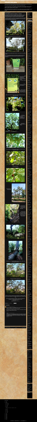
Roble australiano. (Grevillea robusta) (29, 302)
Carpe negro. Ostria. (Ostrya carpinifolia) (29, 111)
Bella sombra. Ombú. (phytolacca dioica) (30, 105)
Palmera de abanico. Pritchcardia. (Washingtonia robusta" (29, 254)
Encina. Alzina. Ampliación (29, 388)
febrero (6, 411)
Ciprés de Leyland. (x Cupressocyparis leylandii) (30, 140)
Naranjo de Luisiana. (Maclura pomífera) (29, 239)
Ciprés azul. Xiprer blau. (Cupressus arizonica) (29, 134)
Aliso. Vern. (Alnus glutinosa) (29, 60)
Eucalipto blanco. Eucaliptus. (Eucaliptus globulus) (30, 168)
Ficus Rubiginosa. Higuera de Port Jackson (29, 176)
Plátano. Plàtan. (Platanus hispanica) (29, 292)
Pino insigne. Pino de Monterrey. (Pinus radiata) (30, 281)
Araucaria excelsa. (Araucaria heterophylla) (29, 69)
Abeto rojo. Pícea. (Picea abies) (29, 27)
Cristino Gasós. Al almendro (29, 359)
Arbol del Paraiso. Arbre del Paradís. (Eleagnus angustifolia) (30, 84)
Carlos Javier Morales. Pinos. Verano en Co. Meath (30, 357)
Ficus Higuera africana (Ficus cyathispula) (30, 174)
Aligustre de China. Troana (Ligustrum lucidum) (29, 57)
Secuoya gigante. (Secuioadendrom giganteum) (29, 323)
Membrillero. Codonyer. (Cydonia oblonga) (29, 226)
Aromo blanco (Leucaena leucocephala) (29, 96)
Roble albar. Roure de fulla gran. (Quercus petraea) (30, 301)
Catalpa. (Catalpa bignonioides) (29, 118)
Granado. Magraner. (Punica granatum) (29, 194)
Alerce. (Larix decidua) (30, 52)
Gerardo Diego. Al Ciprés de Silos (29, 365)
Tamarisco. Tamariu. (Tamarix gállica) (29, 333)
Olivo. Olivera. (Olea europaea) (29, 245)
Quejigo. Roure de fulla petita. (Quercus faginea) (30, 297)
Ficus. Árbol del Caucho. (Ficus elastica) (29, 178)
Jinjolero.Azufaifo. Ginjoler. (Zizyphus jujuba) (29, 202)
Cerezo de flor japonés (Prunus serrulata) (30, 127)
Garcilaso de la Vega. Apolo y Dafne (30, 363)
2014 (5, 415)
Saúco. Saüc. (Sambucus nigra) (29, 321)
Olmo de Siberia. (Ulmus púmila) (29, 247)
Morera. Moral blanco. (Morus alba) (30, 234)
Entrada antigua (24, 327)
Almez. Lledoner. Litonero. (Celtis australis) (29, 63)
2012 (5, 417)
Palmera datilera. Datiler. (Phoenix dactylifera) (29, 252)
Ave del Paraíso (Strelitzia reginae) (29, 97)
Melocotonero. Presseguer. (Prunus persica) (29, 224)
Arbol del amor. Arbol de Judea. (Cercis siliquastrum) (29, 82)
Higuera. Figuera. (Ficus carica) (29, 198)
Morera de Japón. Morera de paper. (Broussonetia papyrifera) (29, 231)
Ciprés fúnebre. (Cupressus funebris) (30, 145)
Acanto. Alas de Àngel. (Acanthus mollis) (30, 36)
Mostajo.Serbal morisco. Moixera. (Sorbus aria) (29, 236)
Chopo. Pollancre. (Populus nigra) (29, 129)
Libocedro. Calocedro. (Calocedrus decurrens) (30, 214)
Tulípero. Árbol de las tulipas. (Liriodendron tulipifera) (30, 341)
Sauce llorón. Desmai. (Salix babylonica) (30, 320)
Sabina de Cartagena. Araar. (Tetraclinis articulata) (30, 312)
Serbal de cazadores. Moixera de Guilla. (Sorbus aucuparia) (30, 327)
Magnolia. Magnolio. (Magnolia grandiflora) (30, 221)
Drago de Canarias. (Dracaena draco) (29, 155)
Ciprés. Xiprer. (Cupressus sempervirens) (29, 147)
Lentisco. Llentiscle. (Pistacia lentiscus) (29, 212)
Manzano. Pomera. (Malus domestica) (29, 222)
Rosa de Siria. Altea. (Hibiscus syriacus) (29, 310)
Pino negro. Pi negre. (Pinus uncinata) (30, 284)
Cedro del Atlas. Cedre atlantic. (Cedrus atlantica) (30, 120)
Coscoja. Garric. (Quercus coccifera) (29, 153)
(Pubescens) (17, 300)
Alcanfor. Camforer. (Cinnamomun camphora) (29, 49)
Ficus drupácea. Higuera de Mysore (29, 171)
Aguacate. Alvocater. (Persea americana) (29, 40)
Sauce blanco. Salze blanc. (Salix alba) (29, 317)
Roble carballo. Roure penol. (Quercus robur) (30, 304)
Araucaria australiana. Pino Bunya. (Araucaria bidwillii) (30, 65)
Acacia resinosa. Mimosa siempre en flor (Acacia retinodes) (30, 34)
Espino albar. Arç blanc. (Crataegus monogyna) (29, 163)
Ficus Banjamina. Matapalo (29, 170)
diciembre (7, 403)
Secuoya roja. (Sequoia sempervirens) (29, 325)
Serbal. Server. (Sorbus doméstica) (29, 328)
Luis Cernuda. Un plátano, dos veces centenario (29, 373)
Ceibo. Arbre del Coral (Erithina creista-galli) (30, 125)
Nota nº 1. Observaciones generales (29, 14)
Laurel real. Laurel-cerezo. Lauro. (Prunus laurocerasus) (30, 209)
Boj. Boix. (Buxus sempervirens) (29, 106)
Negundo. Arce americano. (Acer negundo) (29, 241)
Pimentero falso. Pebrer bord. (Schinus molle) (30, 274)
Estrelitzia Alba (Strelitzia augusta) (29, 166)
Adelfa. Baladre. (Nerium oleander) (29, 39)
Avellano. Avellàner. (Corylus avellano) (29, 99)
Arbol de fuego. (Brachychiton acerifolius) (29, 77)
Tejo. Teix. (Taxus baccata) (29, 335)
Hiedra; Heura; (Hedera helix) (29, 197)
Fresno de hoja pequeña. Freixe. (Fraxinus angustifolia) (30, 189)
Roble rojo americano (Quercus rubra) (30, 308)
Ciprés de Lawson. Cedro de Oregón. (29, 135)
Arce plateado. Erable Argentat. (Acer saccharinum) (30, 93)
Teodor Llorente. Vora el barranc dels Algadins (30, 381)
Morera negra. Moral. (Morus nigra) (30, 233)
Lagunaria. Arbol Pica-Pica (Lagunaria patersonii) (30, 204)
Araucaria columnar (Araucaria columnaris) (30, 67)
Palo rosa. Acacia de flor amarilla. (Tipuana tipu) (30, 266)
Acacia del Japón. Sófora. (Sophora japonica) (29, 32)
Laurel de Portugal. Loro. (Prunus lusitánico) (29, 208)
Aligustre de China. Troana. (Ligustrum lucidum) (29, 59)
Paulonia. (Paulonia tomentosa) (29, 269)
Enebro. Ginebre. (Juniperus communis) (30, 160)
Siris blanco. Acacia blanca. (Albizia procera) (29, 330)
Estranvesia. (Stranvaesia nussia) (29, 165)
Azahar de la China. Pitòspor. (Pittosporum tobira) (30, 101)
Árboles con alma (11, 2)
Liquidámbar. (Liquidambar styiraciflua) (29, 218)
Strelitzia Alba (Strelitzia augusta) (29, 332)
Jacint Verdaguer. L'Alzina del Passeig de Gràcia (30, 367)
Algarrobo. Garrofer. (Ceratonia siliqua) (29, 53)
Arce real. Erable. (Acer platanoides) (29, 94)
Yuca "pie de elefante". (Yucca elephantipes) (30, 348)
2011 (5, 418)
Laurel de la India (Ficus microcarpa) (29, 206)
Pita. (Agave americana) (29, 291)
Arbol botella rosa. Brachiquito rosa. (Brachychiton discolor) (30, 73)
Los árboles (30, 9)
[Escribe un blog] (14, 303)
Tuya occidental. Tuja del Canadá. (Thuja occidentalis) (30, 343)
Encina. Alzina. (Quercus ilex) (29, 158)
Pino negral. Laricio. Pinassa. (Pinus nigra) (30, 283)
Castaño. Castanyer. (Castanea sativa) (29, 114)
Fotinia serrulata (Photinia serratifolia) (29, 181)
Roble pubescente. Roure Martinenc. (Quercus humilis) (29, 307)
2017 (5, 402)
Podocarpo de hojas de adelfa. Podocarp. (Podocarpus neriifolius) (29, 295)
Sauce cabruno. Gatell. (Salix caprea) (30, 318)
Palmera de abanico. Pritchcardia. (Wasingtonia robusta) (30, 256)
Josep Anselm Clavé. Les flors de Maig (29, 370)
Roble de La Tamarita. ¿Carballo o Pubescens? (30, 390)
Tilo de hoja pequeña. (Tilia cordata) (30, 336)
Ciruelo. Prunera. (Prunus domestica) (29, 150)
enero (6, 412)
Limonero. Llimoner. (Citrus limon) (29, 216)
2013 (5, 416)
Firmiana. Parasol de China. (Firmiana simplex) (29, 180)
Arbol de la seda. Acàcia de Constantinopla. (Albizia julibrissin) (29, 80)
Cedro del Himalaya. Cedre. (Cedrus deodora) (29, 122)
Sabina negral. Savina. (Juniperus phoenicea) (30, 313)
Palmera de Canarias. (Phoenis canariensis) (30, 260)
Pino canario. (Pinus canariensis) (29, 277)
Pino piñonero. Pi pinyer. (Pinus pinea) (29, 286)
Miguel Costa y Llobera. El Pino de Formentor (29, 375)
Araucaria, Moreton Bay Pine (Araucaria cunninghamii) (29, 71)
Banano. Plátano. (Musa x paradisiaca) (30, 103)
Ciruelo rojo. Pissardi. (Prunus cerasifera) (30, 149)
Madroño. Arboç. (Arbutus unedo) (29, 219)
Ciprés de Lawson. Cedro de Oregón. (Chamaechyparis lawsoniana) (29, 138)
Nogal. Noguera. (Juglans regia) (29, 244)
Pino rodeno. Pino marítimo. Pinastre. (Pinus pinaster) (29, 288)
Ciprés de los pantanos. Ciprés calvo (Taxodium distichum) (30, 142)
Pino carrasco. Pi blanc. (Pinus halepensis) (29, 279)
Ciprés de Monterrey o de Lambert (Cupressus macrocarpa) (30, 144)
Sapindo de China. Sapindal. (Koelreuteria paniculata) (30, 315)
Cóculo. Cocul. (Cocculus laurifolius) (29, 152)
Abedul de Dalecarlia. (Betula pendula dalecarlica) (30, 24)
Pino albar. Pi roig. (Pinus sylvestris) (29, 276)
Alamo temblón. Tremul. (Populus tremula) (29, 45)
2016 (5, 413)
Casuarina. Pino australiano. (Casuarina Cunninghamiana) (29, 117)
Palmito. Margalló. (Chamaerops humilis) (30, 262)
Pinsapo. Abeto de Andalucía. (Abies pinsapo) (29, 290)
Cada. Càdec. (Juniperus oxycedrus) (30, 108)
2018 (5, 401)
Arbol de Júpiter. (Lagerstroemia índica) (30, 78)
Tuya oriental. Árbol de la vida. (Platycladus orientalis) (30, 345)
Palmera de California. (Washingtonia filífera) (30, 259)
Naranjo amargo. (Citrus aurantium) (29, 238)
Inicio (16, 327)
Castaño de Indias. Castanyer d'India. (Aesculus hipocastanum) (29, 113)
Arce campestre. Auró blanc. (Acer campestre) (30, 88)
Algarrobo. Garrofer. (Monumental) (29, 55)
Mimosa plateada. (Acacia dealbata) (29, 229)
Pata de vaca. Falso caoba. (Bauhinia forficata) (29, 268)
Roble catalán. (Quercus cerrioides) (29, 305)
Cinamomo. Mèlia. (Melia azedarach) (29, 132)
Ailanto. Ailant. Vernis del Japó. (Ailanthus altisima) (29, 42)
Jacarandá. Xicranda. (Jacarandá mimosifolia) (30, 200)
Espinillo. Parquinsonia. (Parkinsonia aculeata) (30, 161)
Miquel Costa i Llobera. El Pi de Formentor (30, 376)
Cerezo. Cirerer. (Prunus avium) (29, 128)
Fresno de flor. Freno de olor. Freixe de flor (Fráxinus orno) (30, 185)
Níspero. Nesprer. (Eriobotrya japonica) (29, 242)
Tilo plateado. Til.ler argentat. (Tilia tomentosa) (29, 338)
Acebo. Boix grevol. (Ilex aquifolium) (29, 37)
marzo (6, 410)
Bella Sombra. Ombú (29, 386)
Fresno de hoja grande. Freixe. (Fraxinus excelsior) (29, 187)
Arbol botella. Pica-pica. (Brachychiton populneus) (29, 75)
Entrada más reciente (7, 327)
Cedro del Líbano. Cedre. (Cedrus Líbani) (30, 124)
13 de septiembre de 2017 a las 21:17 (11, 306)
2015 (5, 414)
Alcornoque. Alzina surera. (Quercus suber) (29, 51)
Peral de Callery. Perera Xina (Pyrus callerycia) (29, 271)
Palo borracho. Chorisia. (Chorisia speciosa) (29, 264)
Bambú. (28, 102)
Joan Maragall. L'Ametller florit (29, 368)
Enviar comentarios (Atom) (17, 329)
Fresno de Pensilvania (30, 190)
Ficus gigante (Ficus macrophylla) (29, 173)
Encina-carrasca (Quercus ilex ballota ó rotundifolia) (30, 157)
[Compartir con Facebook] (15, 303)
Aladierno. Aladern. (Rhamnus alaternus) (30, 44)
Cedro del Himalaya (29, 387)
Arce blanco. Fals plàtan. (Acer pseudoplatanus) (29, 86)
